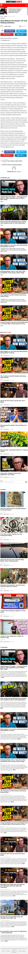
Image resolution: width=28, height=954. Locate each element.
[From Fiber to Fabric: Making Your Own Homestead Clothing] (14, 525)
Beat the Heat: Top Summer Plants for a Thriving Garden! (13, 450)
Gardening (3, 250)
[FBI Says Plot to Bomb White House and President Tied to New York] (14, 907)
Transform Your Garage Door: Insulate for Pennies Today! (11, 636)
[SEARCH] (27, 5)
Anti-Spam (8, 951)
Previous (0, 11)
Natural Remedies (23, 250)
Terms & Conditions (22, 951)
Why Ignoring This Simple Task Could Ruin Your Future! (13, 426)
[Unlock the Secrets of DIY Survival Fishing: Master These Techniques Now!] (14, 550)
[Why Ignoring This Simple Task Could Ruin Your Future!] (14, 414)
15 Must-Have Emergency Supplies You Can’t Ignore (12, 611)
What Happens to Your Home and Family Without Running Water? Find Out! (13, 245)
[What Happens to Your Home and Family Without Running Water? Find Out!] (14, 236)
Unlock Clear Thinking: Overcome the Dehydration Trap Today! (10, 473)
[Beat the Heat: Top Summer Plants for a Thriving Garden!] (14, 439)
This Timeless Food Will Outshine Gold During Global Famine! (13, 295)
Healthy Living (9, 250)
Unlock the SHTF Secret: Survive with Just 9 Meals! (12, 401)
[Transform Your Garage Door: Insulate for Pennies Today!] (14, 627)
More (3, 677)
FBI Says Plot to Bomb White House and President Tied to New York (11, 917)
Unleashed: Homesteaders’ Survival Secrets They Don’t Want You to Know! (12, 585)
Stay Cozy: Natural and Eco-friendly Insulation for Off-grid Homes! (13, 509)
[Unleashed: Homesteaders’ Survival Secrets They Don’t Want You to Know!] (14, 576)
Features (18, 248)
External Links (14, 951)
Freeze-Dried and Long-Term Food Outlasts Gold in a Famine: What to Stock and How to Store (14, 323)
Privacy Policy (14, 952)
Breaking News (12, 248)
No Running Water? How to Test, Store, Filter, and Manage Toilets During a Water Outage (13, 272)
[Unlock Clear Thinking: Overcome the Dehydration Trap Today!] (14, 464)
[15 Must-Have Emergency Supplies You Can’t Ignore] (14, 601)
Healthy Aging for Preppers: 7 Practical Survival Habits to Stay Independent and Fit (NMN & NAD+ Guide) (15, 10)
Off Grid (5, 251)
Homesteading (15, 250)
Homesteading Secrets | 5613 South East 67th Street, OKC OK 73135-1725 (14, 949)
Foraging (22, 248)
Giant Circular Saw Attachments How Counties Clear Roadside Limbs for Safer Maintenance (13, 222)
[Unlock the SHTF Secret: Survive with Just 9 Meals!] (14, 390)
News (2, 201)
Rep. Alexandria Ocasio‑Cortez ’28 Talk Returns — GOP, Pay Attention (13, 932)
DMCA (3, 951)
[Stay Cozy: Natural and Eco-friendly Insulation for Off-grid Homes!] (14, 499)
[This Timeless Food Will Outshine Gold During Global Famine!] (14, 285)
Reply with (26, 482)
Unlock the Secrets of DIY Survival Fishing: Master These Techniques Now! (12, 560)
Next (27, 11)
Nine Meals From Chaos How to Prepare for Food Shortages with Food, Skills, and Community (12, 886)
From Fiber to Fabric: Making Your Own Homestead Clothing (11, 534)
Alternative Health (5, 248)
